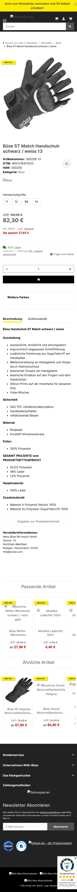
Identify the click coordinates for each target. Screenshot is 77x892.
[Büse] (7, 180)
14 (36, 201)
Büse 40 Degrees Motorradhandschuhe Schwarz (18, 711)
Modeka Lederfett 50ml (50, 633)
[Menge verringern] (7, 269)
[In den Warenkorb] (6, 56)
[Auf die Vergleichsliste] (67, 164)
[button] (57, 18)
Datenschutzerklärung (50, 812)
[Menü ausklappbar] (4, 18)
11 (6, 201)
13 (26, 201)
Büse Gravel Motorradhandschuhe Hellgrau (51, 711)
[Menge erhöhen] (70, 269)
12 (16, 201)
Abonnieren (61, 826)
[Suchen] (70, 26)
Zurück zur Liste (14, 42)
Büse (21, 172)
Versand (29, 228)
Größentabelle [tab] (37, 318)
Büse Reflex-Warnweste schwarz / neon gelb (17, 633)
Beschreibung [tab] (12, 318)
